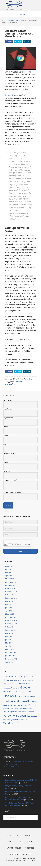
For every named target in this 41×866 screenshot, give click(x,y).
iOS (28, 696)
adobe (5, 677)
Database (10, 684)
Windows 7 (28, 720)
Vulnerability (7, 720)
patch (30, 709)
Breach (7, 680)
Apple (24, 676)
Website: (6, 471)
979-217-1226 (14, 767)
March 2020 (9, 614)
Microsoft (22, 701)
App (19, 677)
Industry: (6, 462)
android (13, 676)
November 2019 (11, 624)
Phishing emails (18, 712)
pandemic (6, 709)
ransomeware (29, 712)
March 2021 (9, 579)
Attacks (34, 677)
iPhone (32, 697)
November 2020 (11, 592)
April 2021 (9, 576)
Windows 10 (11, 723)
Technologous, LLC (22, 860)
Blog (30, 379)
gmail (18, 688)
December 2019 (11, 620)
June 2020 (9, 608)
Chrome (22, 680)
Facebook (7, 688)
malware (9, 701)
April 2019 (9, 646)
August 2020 (9, 601)
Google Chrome (11, 691)
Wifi (14, 720)
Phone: (6, 436)
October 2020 (10, 595)
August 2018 (9, 662)
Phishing (7, 711)
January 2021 (10, 585)
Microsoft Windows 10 (19, 705)
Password (15, 708)
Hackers (9, 696)
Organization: (8, 418)
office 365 (34, 705)
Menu (22, 14)
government (24, 692)
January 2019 (10, 656)
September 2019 (11, 630)
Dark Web (30, 680)
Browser (14, 680)
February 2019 (10, 652)
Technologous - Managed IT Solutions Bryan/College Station (20, 5)
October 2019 (10, 627)
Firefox (13, 688)
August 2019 (9, 633)
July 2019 (8, 636)
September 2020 (11, 598)
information (21, 696)
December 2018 (11, 659)
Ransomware (11, 715)
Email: (5, 427)
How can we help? (10, 480)
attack (30, 677)
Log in (33, 860)
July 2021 (8, 566)
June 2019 (9, 640)
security (25, 715)
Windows (20, 719)
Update (34, 716)
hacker (31, 691)
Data (5, 683)
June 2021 (9, 569)
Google (25, 687)
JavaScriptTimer (10, 384)
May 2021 (9, 572)
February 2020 (10, 617)
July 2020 (8, 604)
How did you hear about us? (13, 492)
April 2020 (9, 611)
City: (4, 444)
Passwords (24, 708)
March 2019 (9, 649)
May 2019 (9, 643)
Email (28, 683)
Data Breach (19, 683)
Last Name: (7, 409)
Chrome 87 (9, 95)
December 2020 (11, 588)
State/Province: (9, 453)
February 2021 (10, 582)
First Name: (7, 400)
